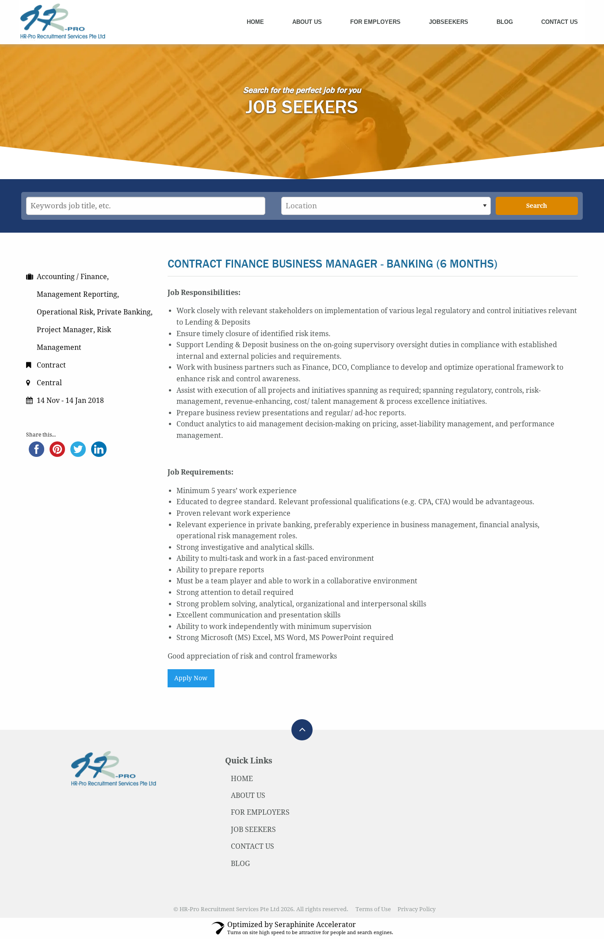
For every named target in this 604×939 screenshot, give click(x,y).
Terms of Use (373, 909)
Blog (505, 22)
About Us (307, 22)
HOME (242, 778)
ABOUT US (248, 795)
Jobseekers (448, 22)
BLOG (240, 863)
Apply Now (190, 678)
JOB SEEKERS (253, 829)
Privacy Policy (417, 909)
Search (536, 205)
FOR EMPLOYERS (260, 812)
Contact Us (559, 22)
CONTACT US (252, 846)
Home (255, 22)
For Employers (375, 22)
